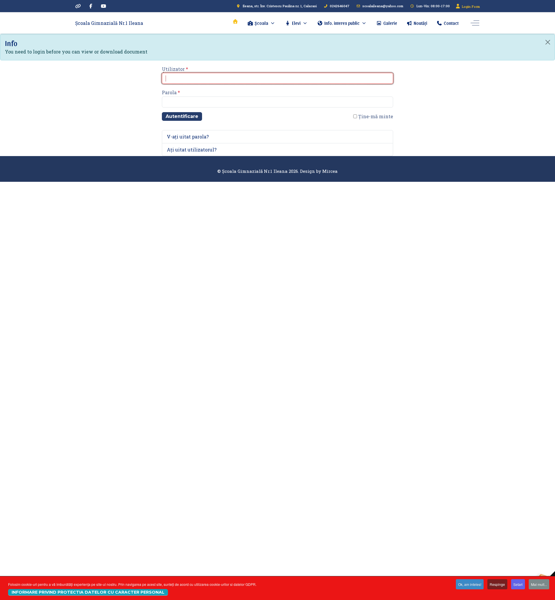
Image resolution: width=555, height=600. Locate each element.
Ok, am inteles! (469, 584)
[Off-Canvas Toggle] (475, 23)
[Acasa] (235, 21)
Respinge (497, 584)
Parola (171, 92)
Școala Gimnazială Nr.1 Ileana (109, 23)
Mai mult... (539, 584)
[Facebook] (91, 6)
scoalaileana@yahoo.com (382, 6)
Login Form (470, 6)
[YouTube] (103, 6)
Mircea (330, 171)
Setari (518, 584)
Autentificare (182, 116)
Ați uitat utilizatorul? (192, 150)
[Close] (548, 42)
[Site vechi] (78, 6)
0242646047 (339, 6)
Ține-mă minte (375, 116)
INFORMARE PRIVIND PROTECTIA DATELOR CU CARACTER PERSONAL (88, 592)
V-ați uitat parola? (188, 137)
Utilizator (175, 69)
